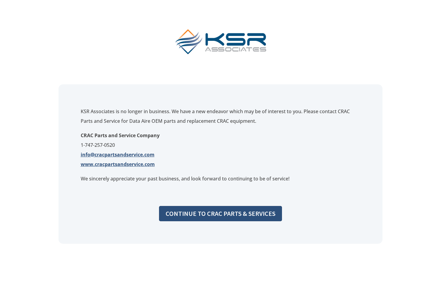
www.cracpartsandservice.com (118, 164)
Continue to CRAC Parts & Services (220, 213)
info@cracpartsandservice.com (117, 154)
